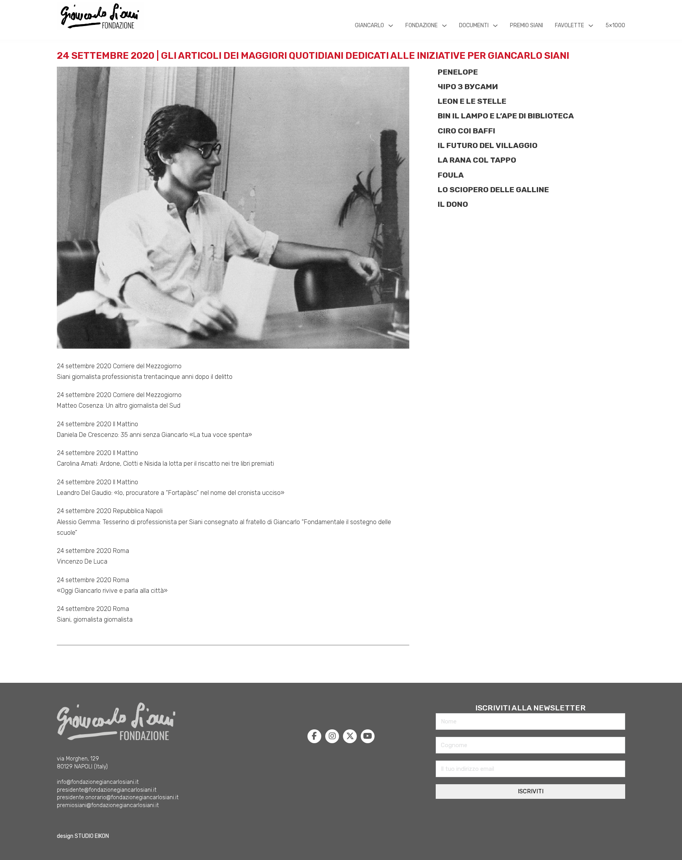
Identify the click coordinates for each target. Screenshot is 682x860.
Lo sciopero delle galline (493, 189)
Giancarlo (369, 25)
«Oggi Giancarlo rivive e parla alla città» (112, 590)
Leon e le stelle (472, 101)
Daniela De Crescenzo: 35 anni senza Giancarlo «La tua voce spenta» (154, 434)
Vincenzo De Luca (82, 561)
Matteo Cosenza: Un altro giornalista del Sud (118, 405)
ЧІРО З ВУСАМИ (468, 86)
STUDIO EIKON (92, 836)
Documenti (474, 25)
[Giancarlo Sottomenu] (390, 25)
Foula (451, 175)
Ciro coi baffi (466, 130)
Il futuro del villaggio (488, 145)
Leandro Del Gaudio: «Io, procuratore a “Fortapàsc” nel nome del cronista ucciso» (171, 493)
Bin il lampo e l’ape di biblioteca (506, 115)
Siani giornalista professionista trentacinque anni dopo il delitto (144, 376)
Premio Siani (526, 25)
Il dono (453, 204)
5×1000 (615, 25)
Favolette (569, 25)
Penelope (458, 72)
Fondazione (421, 25)
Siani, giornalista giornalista (95, 619)
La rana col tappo (477, 160)
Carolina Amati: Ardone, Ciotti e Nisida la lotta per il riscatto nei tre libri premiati (165, 463)
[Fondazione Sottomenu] (444, 25)
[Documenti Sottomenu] (495, 25)
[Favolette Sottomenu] (591, 25)
